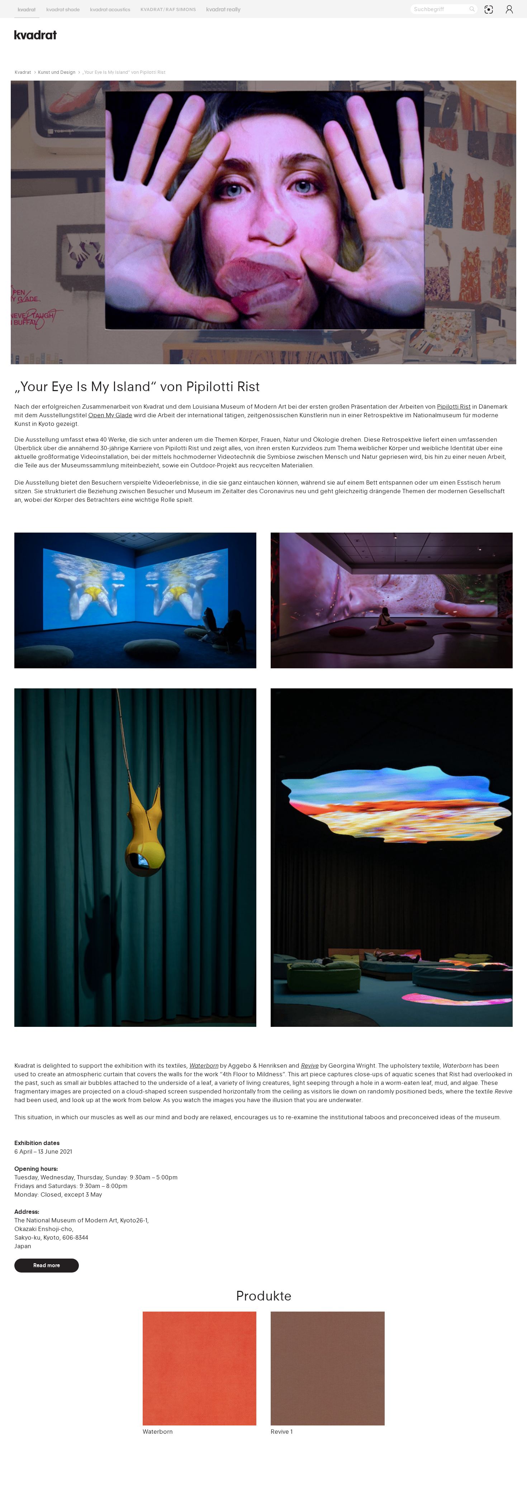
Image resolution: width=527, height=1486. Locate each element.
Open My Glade (110, 415)
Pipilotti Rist (454, 406)
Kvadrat (23, 72)
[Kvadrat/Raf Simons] (168, 9)
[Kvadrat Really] (223, 9)
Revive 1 (282, 1431)
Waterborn (158, 1431)
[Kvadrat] (26, 9)
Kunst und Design (56, 72)
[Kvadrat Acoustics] (110, 9)
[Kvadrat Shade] (63, 9)
